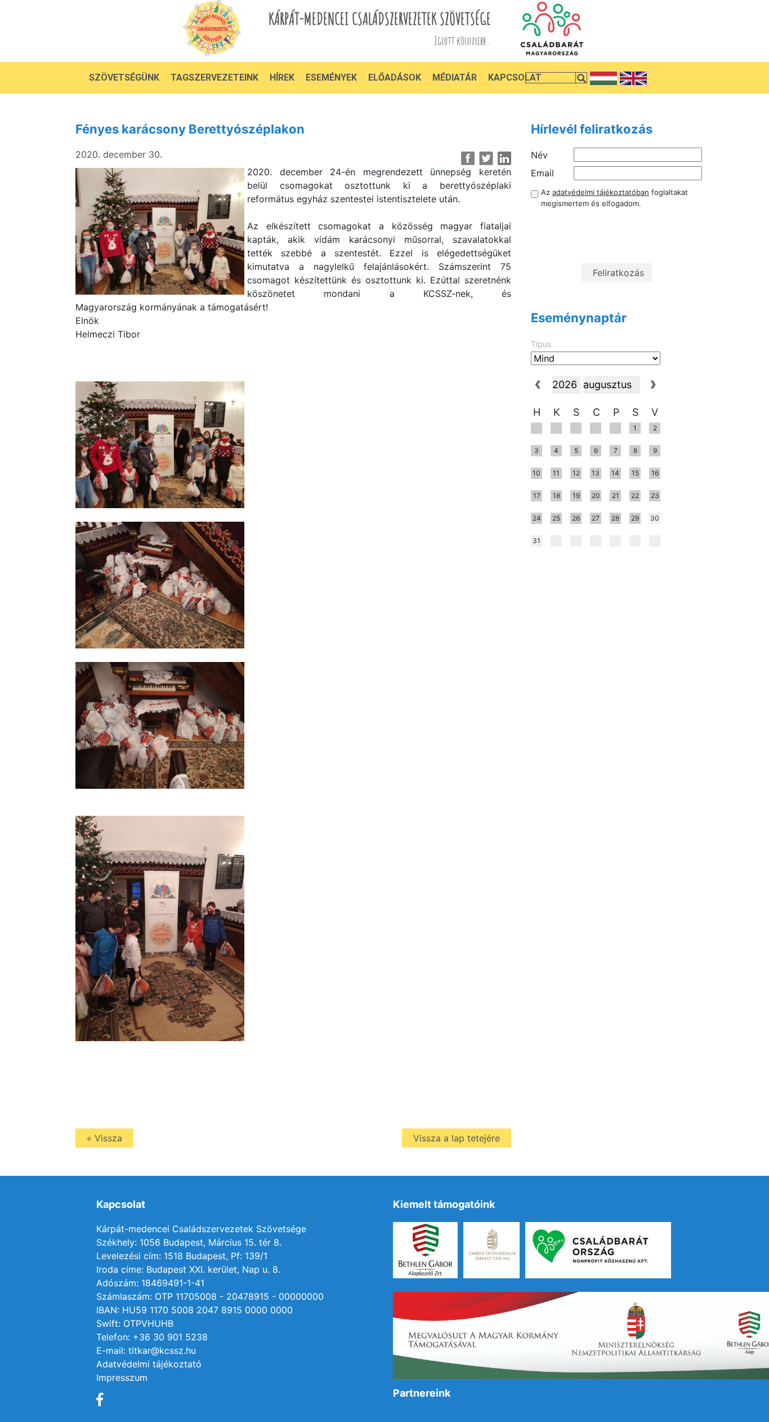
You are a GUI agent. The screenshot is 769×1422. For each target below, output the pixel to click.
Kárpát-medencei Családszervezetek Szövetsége (201, 1228)
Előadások (394, 77)
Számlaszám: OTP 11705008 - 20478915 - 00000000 (210, 1296)
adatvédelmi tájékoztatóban (600, 192)
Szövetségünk (124, 77)
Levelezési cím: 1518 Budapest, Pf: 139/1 (181, 1255)
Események (331, 77)
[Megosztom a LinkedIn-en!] (504, 158)
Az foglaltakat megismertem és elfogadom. (614, 198)
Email (542, 173)
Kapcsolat (515, 77)
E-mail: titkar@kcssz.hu (146, 1350)
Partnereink (421, 1393)
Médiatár (454, 77)
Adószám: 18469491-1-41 (150, 1282)
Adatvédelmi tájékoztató (149, 1364)
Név (539, 155)
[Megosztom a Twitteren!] (486, 158)
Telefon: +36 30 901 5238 (152, 1337)
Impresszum (121, 1377)
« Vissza (104, 1138)
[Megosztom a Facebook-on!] (468, 158)
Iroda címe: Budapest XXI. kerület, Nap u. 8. (188, 1269)
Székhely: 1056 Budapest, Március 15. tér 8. (188, 1242)
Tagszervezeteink (214, 77)
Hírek (282, 77)
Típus (541, 344)
